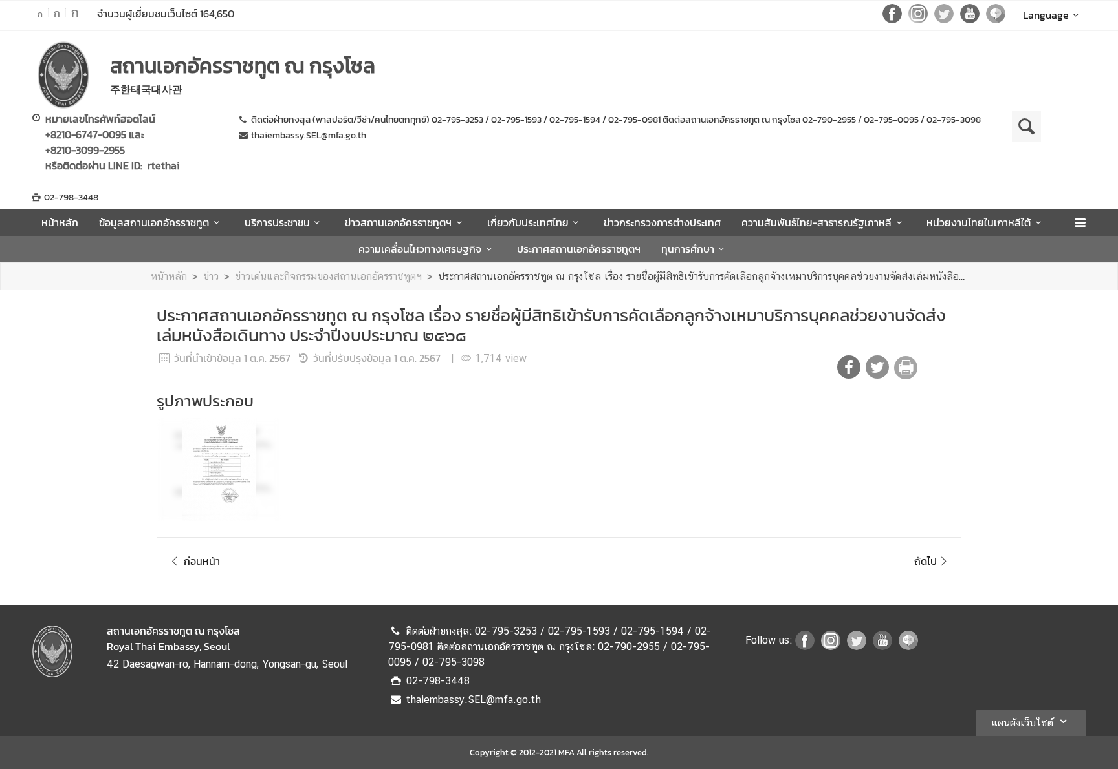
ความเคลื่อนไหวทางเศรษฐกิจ (419, 249)
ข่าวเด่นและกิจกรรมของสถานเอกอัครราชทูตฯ (328, 276)
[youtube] (970, 19)
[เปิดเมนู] (1079, 222)
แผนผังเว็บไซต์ (1022, 723)
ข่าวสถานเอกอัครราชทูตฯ (398, 222)
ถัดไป (925, 561)
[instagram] (918, 19)
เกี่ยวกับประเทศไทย (528, 222)
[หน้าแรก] (63, 75)
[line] (996, 19)
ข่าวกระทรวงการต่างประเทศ (662, 222)
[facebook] (892, 19)
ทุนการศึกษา (687, 249)
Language (1046, 15)
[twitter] (944, 19)
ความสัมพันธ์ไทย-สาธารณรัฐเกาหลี (816, 222)
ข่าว (211, 276)
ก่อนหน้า (202, 561)
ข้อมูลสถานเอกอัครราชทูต (154, 222)
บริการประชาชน (277, 222)
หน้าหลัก (59, 222)
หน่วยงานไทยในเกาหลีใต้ (978, 222)
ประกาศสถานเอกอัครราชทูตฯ (579, 249)
